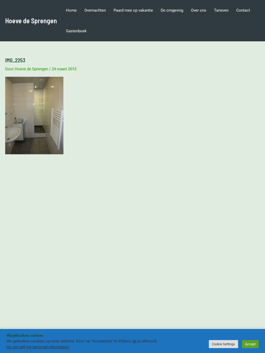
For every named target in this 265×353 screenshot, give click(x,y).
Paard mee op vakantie (133, 10)
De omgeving (172, 10)
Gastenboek (76, 31)
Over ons (198, 10)
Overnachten (95, 10)
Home (71, 10)
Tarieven (221, 10)
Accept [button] (250, 344)
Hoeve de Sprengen (31, 21)
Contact (243, 10)
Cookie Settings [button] (223, 344)
